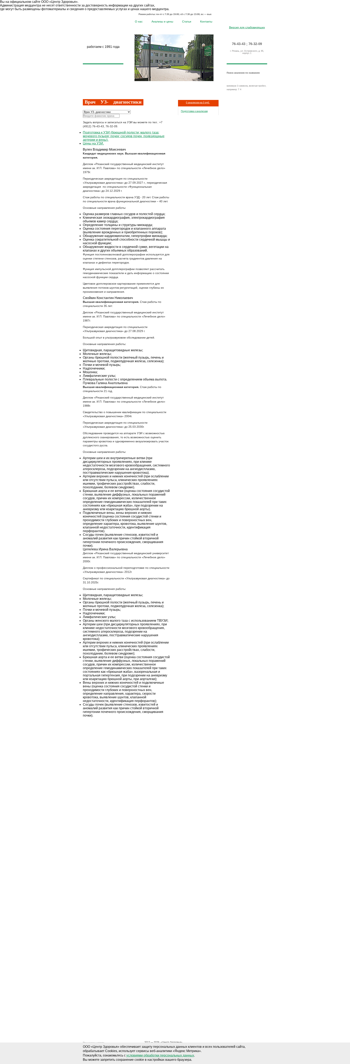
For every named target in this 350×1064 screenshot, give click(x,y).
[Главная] (241, 21)
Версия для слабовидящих (247, 27)
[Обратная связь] (252, 21)
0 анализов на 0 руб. (198, 102)
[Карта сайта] (247, 21)
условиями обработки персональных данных (160, 1055)
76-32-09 (255, 44)
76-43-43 (238, 44)
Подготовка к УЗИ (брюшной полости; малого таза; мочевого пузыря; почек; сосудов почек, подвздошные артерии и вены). (123, 136)
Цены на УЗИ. (93, 143)
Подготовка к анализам (194, 111)
